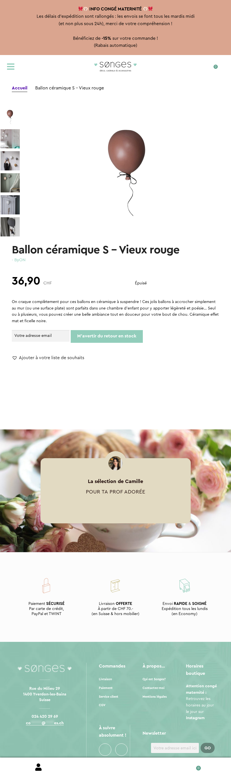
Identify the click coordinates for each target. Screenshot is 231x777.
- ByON (19, 260)
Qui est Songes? (154, 679)
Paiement (106, 688)
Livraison (105, 679)
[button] (48, 358)
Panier (192, 766)
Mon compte (38, 767)
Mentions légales (155, 696)
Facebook (105, 749)
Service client (108, 696)
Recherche (115, 767)
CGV (102, 705)
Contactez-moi (154, 688)
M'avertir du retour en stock (106, 336)
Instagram (121, 749)
